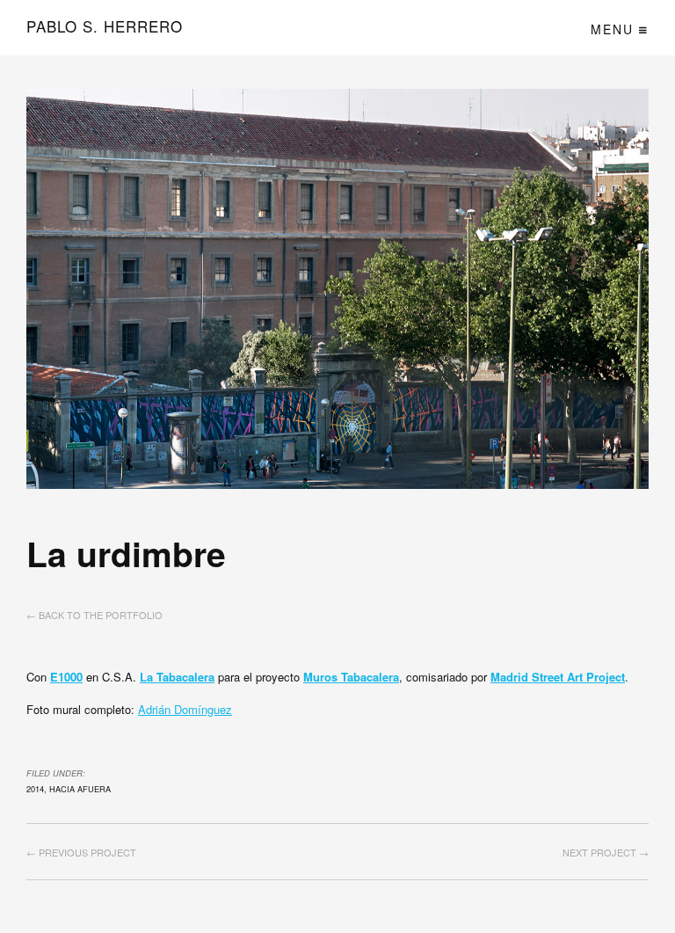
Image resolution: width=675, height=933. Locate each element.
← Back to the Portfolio (94, 615)
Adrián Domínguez (185, 709)
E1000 (66, 676)
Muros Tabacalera (351, 676)
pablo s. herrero (104, 27)
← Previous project (81, 852)
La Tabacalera (177, 676)
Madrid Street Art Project (557, 676)
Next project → (605, 852)
